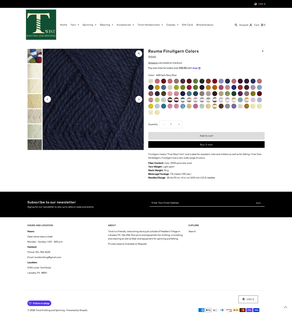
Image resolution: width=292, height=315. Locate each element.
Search (192, 231)
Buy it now (206, 144)
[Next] (138, 99)
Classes (170, 24)
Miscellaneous (204, 24)
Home (63, 24)
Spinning (88, 24)
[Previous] (47, 99)
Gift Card (187, 24)
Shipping (153, 62)
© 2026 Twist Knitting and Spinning (46, 310)
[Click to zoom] (138, 53)
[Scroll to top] (285, 307)
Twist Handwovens (148, 24)
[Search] (236, 24)
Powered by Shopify (76, 310)
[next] (263, 51)
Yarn (73, 24)
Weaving (105, 24)
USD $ (262, 4)
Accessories (124, 24)
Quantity (153, 124)
